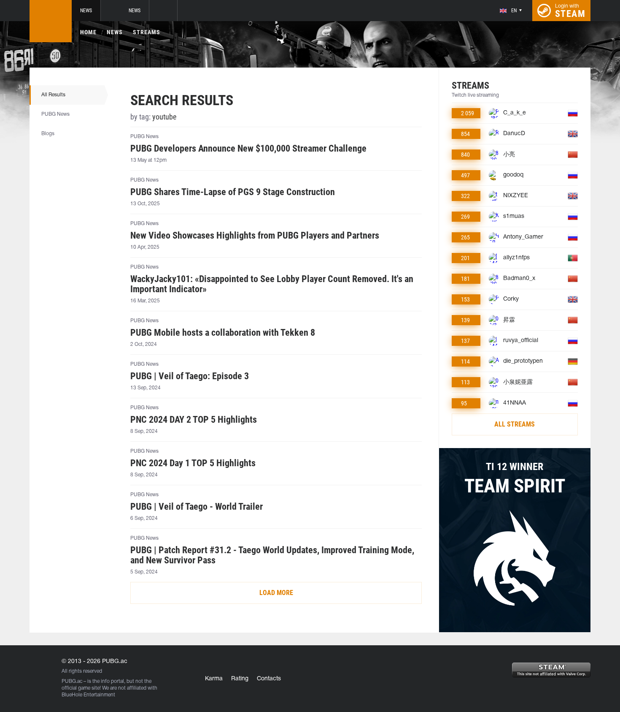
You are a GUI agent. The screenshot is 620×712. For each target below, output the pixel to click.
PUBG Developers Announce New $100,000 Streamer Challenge (248, 149)
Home (88, 32)
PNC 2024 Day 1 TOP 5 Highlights (193, 463)
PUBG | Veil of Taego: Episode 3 (189, 376)
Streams (146, 32)
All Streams (514, 424)
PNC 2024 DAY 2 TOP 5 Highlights (193, 420)
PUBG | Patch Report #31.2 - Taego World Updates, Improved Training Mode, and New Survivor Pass (272, 555)
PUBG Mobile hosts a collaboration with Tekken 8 (222, 333)
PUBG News (55, 114)
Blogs (47, 133)
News (86, 11)
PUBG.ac (72, 681)
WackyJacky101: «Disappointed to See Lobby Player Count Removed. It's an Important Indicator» (271, 284)
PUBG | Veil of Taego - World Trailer (196, 507)
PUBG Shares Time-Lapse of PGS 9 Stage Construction (232, 192)
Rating (239, 679)
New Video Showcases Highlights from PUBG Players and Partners (254, 236)
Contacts (269, 679)
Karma (214, 679)
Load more (276, 593)
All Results (53, 94)
